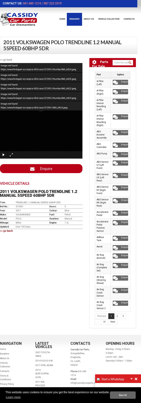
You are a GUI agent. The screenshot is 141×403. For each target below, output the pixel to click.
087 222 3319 (53, 3)
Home (62, 19)
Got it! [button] (123, 395)
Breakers (74, 19)
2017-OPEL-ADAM (44, 365)
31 (104, 321)
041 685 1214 (32, 3)
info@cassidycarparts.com (84, 383)
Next (113, 321)
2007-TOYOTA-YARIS (42, 354)
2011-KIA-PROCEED (40, 384)
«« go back (6, 59)
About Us (89, 19)
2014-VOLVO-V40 (44, 360)
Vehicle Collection (108, 19)
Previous (101, 316)
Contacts (129, 19)
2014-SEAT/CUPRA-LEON (42, 374)
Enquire (44, 168)
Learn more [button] (13, 397)
